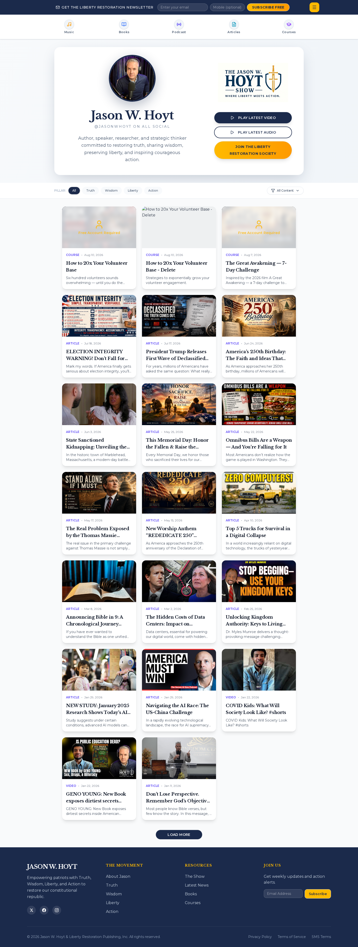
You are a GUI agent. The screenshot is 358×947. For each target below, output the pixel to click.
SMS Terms (321, 937)
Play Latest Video (257, 118)
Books (191, 894)
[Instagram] (56, 910)
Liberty (133, 190)
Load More (179, 834)
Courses (192, 902)
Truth (90, 190)
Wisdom (111, 190)
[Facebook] (44, 910)
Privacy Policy (260, 937)
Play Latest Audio (257, 132)
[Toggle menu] (314, 7)
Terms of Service (292, 937)
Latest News (196, 885)
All (74, 190)
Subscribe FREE (268, 7)
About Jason (118, 876)
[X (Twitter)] (31, 910)
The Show (195, 876)
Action (153, 190)
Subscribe (318, 894)
